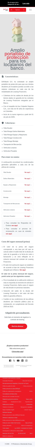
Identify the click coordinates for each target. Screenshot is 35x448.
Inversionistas (29, 404)
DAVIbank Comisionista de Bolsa (10, 417)
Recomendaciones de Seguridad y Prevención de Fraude (15, 383)
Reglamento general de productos (10, 399)
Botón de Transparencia (26, 425)
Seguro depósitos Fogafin (8, 409)
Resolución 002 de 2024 (8, 433)
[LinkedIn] (22, 360)
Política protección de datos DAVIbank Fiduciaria (13, 415)
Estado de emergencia (8, 436)
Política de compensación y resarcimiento (12, 391)
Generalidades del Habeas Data (10, 393)
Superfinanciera (28, 401)
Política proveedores (27, 386)
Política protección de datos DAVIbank (11, 388)
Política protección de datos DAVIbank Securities (14, 420)
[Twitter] (14, 360)
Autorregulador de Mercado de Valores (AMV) (13, 430)
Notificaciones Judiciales (8, 404)
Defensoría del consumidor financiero (11, 396)
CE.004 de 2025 (22, 433)
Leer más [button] (26, 3)
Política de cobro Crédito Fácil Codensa (11, 422)
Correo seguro (6, 428)
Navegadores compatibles (26, 407)
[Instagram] (26, 360)
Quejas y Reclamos (7, 425)
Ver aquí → (28, 172)
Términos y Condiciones (8, 407)
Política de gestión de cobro (9, 386)
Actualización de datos (16, 401)
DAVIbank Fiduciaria (7, 412)
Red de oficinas (17, 326)
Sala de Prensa (28, 422)
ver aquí (15, 225)
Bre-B (31, 433)
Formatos (5, 401)
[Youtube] (18, 360)
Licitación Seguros (28, 409)
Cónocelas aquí (17, 351)
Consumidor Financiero (8, 380)
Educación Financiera (27, 380)
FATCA (30, 391)
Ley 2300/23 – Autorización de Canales (23, 428)
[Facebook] (10, 360)
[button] (30, 10)
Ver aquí (23, 270)
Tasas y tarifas (29, 399)
